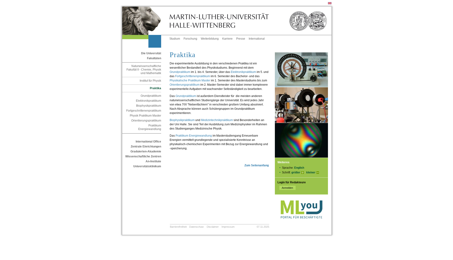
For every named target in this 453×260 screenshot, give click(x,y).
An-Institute (153, 161)
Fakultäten (154, 58)
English (299, 167)
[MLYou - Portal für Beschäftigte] (301, 223)
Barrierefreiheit (178, 226)
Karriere (227, 38)
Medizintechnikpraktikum (217, 120)
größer (295, 172)
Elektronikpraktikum (148, 100)
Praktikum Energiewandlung (149, 127)
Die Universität (151, 53)
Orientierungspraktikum (146, 120)
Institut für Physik (150, 80)
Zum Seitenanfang (256, 165)
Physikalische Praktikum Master (190, 80)
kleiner (310, 172)
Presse (240, 38)
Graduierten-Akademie (145, 151)
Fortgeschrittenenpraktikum (143, 110)
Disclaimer (213, 226)
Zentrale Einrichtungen (146, 146)
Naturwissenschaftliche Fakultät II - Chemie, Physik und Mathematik (143, 69)
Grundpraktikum (151, 95)
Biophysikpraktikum (148, 105)
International (257, 38)
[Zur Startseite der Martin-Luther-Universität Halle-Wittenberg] (145, 21)
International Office (148, 141)
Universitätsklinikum (147, 166)
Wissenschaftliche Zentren (143, 156)
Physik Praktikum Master (145, 115)
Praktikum (194, 135)
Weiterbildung (210, 38)
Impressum (228, 226)
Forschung (190, 38)
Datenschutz (196, 226)
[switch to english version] (329, 3)
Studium (174, 38)
